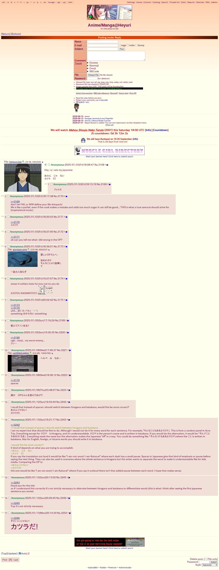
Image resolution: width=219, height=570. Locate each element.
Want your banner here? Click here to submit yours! (109, 156)
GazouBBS (93, 568)
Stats (183, 2)
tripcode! (104, 100)
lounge (51, 2)
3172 (60, 231)
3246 (63, 498)
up (64, 2)
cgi (58, 2)
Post (122, 49)
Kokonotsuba (125, 568)
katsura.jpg (15, 162)
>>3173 (15, 305)
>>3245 (15, 503)
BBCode (94, 71)
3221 (64, 350)
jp (27, 2)
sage (123, 45)
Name (78, 41)
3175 (60, 300)
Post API (133, 93)
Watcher (200, 2)
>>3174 (15, 308)
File (77, 75)
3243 (63, 419)
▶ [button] (42, 162)
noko (132, 45)
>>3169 (15, 201)
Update (12, 553)
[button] (45, 164)
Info (148, 130)
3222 (64, 375)
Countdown (160, 130)
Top (4, 553)
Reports (191, 2)
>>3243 (15, 482)
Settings (131, 2)
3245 (63, 477)
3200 (62, 332)
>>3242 (15, 425)
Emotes (94, 62)
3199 (62, 320)
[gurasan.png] (28, 249)
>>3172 (15, 380)
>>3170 (15, 222)
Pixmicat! (112, 568)
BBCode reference (101, 93)
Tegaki (78, 63)
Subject (79, 49)
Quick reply (123, 93)
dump (141, 45)
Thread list (174, 2)
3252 (64, 513)
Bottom (16, 34)
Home (139, 2)
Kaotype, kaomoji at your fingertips (99, 118)
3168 (101, 164)
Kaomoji (94, 65)
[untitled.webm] (31, 353)
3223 (63, 390)
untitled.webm (21, 353)
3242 (63, 402)
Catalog (156, 2)
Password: (193, 562)
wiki (70, 2)
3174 (60, 278)
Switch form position (84, 93)
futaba (103, 568)
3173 (60, 246)
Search (164, 2)
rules (86, 98)
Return (6, 34)
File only (212, 559)
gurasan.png (20, 249)
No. (96, 164)
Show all (109, 125)
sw (45, 2)
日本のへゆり (84, 102)
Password (80, 78)
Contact (147, 2)
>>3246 (15, 518)
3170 (60, 196)
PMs (208, 2)
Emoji (93, 68)
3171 (60, 217)
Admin (214, 2)
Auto (24, 553)
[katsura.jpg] (23, 162)
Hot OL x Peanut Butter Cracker (98, 120)
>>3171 (15, 237)
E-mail (78, 45)
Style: (198, 565)
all (3, 2)
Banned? (114, 93)
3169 (104, 184)
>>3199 (15, 337)
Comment (80, 60)
